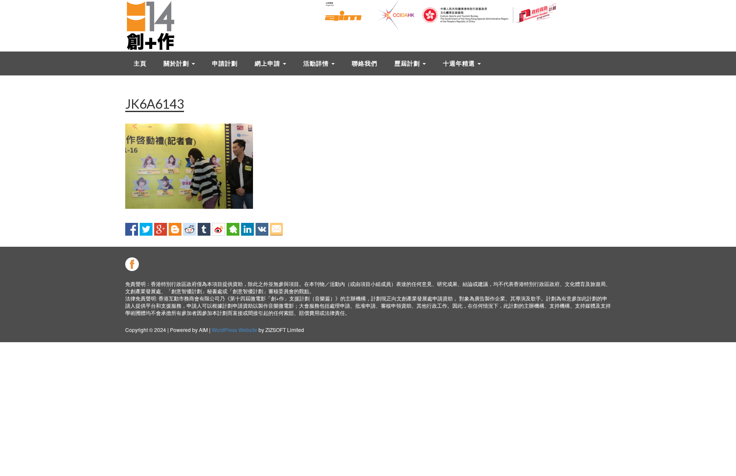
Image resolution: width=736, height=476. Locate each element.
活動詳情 (317, 63)
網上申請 (268, 63)
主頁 (140, 63)
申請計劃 (225, 63)
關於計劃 (177, 63)
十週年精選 (460, 63)
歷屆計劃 (408, 63)
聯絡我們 (364, 63)
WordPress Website (234, 329)
